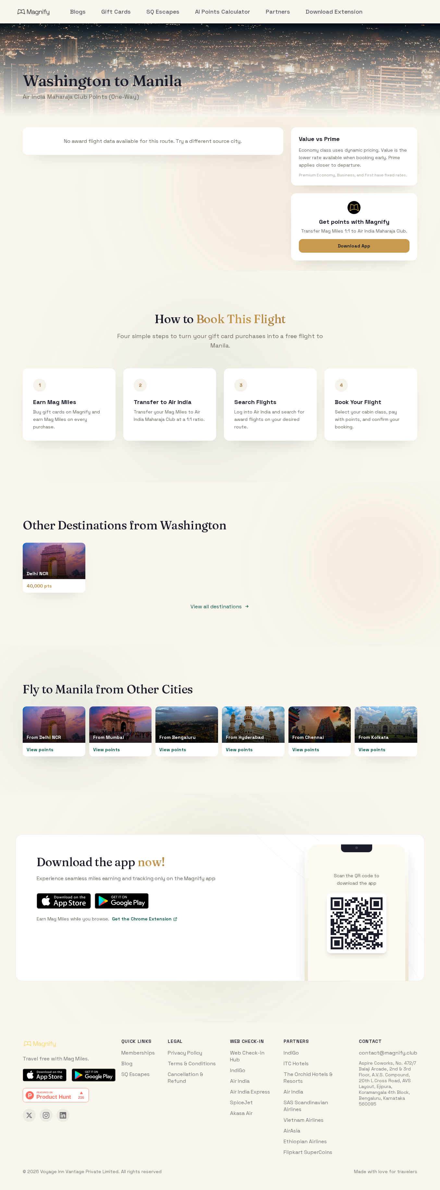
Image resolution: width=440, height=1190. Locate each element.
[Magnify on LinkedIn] (62, 1115)
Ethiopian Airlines (305, 1141)
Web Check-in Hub (247, 1056)
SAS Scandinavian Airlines (306, 1106)
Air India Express (250, 1091)
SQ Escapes (135, 1074)
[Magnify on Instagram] (46, 1115)
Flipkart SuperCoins (308, 1152)
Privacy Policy (185, 1052)
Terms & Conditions (192, 1063)
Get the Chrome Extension (142, 919)
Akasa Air (241, 1113)
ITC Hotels (296, 1063)
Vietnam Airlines (304, 1120)
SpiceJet (241, 1102)
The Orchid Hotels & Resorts (308, 1077)
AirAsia (292, 1130)
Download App (354, 246)
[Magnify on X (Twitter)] (29, 1115)
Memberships (138, 1052)
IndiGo (237, 1070)
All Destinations (46, 65)
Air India (240, 1081)
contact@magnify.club (388, 1052)
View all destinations (216, 606)
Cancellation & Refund (185, 1077)
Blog (126, 1063)
